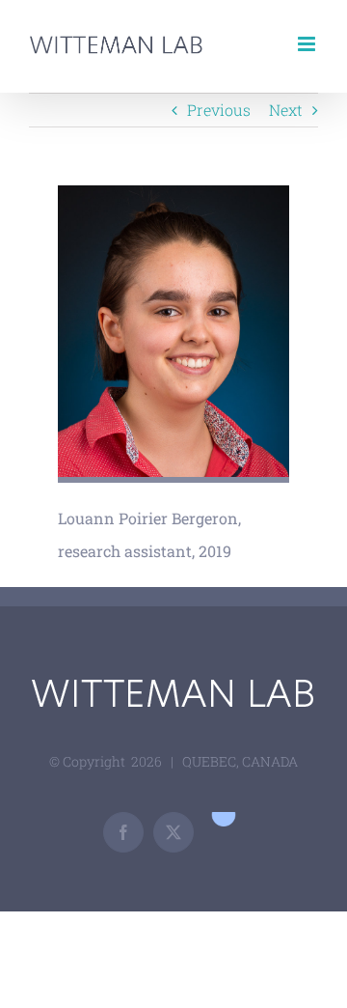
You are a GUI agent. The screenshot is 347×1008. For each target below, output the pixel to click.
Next (286, 109)
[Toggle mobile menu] (308, 44)
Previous (219, 109)
